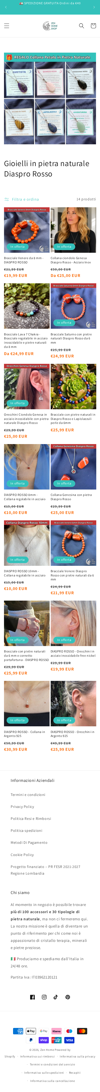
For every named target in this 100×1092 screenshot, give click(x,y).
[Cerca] (81, 26)
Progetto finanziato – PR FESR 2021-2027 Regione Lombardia (45, 870)
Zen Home (47, 1050)
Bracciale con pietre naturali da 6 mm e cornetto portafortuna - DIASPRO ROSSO (26, 655)
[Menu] (7, 26)
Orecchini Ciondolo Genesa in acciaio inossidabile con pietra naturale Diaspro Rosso (26, 418)
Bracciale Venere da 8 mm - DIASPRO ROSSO (24, 260)
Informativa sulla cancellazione (52, 1081)
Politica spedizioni (26, 830)
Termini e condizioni (28, 794)
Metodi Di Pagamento (29, 842)
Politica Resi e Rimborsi (31, 818)
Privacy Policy (22, 806)
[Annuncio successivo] (94, 7)
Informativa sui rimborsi (37, 1056)
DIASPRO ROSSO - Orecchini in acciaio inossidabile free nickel (73, 653)
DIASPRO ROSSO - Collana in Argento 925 (24, 734)
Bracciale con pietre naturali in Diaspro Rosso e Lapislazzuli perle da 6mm (73, 418)
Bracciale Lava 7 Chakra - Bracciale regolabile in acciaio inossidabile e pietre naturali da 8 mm (26, 340)
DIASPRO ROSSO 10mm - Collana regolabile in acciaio (24, 573)
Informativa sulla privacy (77, 1056)
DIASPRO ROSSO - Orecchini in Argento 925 (73, 734)
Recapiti (75, 1072)
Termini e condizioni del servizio (52, 1064)
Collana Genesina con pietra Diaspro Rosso (71, 497)
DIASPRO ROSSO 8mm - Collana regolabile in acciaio (24, 497)
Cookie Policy (22, 854)
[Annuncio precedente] (6, 7)
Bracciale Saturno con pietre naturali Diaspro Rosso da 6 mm (71, 338)
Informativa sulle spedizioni (44, 1072)
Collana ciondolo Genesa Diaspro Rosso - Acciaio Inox (71, 260)
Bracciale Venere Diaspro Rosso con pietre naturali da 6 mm (72, 575)
